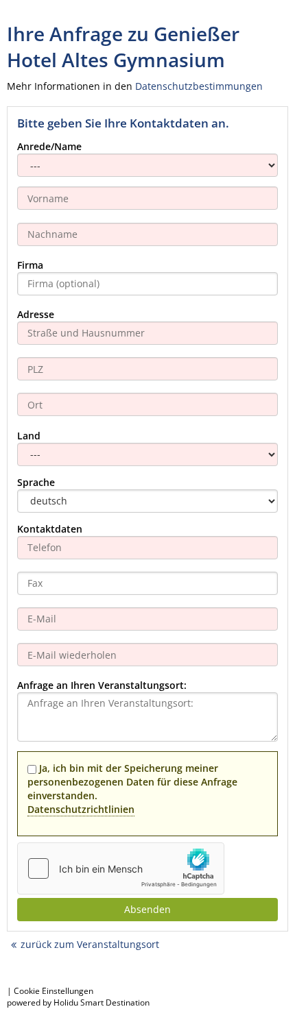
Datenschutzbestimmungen (199, 86)
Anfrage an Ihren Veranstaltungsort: (102, 685)
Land (28, 435)
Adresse (35, 314)
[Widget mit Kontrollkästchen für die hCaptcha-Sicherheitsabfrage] (120, 868)
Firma (30, 264)
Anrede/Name (49, 146)
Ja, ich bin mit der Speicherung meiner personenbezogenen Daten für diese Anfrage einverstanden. (132, 789)
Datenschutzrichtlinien (80, 809)
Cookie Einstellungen (53, 991)
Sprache (36, 482)
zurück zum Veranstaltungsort (90, 944)
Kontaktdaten (49, 528)
